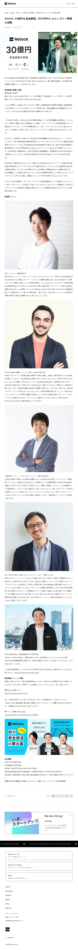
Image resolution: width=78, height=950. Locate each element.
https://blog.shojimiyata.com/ (26, 673)
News (12, 13)
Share (55, 796)
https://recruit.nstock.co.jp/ (16, 693)
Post (62, 796)
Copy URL (70, 796)
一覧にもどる (11, 796)
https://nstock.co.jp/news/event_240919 (21, 715)
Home (7, 13)
